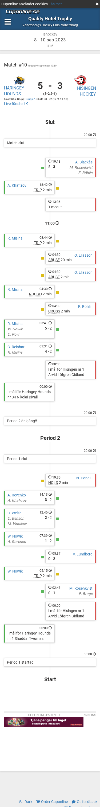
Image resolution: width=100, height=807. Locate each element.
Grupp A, (31, 98)
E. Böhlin (85, 173)
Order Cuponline (54, 802)
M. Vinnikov (17, 524)
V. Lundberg (83, 554)
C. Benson (15, 518)
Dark (28, 802)
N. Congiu (84, 478)
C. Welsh (14, 513)
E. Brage (86, 593)
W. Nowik (15, 329)
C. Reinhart (16, 347)
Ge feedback (87, 802)
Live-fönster (14, 103)
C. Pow (13, 334)
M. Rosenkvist (81, 167)
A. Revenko (16, 495)
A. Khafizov (16, 185)
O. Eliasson (83, 255)
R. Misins (14, 238)
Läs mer (55, 4)
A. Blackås (84, 162)
